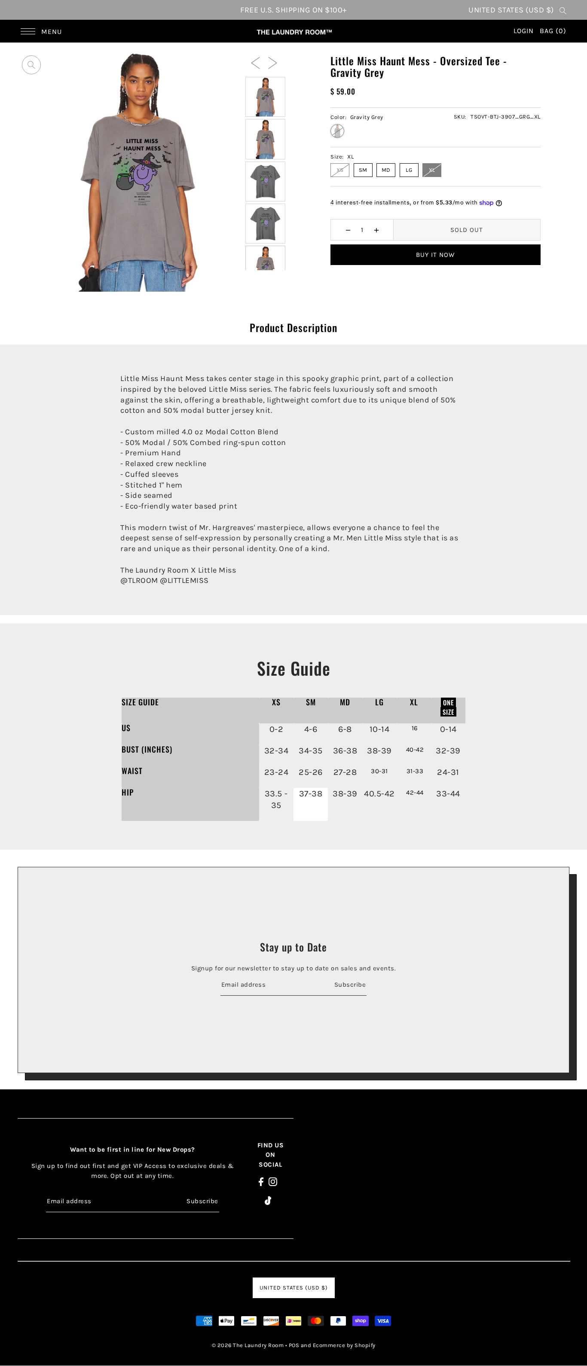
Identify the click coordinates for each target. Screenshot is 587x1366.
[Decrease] (347, 230)
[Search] (563, 10)
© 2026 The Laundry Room (248, 1345)
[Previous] (255, 62)
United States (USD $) (511, 10)
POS (294, 1345)
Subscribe (350, 984)
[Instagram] (273, 1181)
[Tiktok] (268, 1200)
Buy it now (435, 255)
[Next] (272, 62)
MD (386, 170)
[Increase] (376, 230)
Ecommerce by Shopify (344, 1345)
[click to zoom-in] (31, 64)
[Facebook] (261, 1181)
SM (363, 170)
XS (340, 170)
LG (409, 170)
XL (432, 170)
